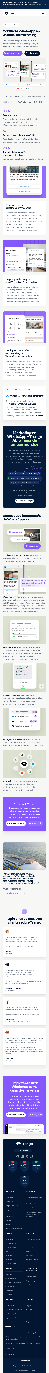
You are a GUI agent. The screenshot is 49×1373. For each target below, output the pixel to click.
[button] (43, 13)
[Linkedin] (22, 1156)
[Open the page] (24, 4)
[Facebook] (17, 1156)
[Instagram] (31, 1156)
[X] (26, 1156)
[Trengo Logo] (24, 1144)
